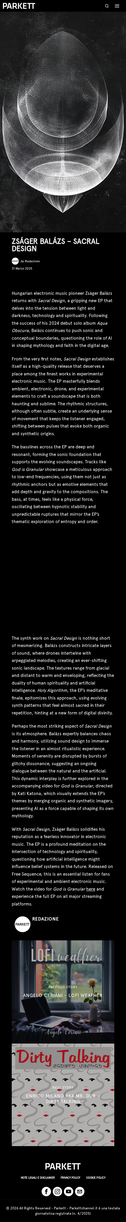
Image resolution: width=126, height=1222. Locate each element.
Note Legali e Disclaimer (38, 1177)
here (90, 889)
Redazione (32, 261)
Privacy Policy (70, 1177)
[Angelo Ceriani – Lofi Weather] (63, 991)
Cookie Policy (95, 1177)
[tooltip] (16, 280)
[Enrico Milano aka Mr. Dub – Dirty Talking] (63, 1095)
